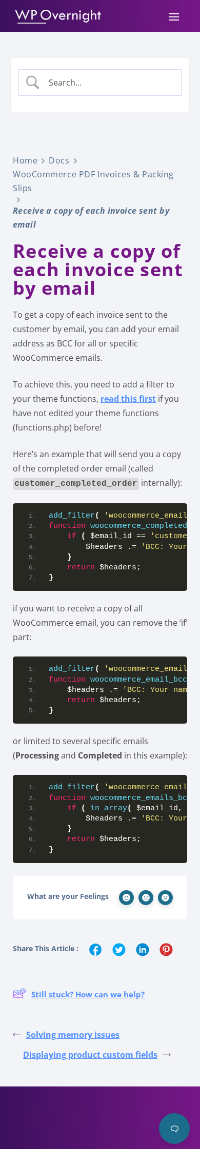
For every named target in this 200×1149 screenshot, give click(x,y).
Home (25, 160)
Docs (59, 160)
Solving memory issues (72, 1034)
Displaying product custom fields (90, 1054)
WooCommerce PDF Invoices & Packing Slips (93, 181)
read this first (128, 398)
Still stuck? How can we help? (88, 994)
